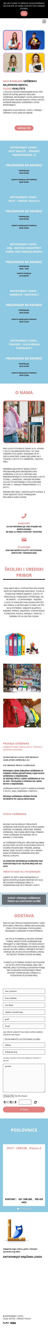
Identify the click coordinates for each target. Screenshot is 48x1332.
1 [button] (18, 1205)
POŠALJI (24, 1109)
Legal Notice (9, 1315)
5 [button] (30, 1205)
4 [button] (27, 1205)
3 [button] (24, 1205)
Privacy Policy (24, 1315)
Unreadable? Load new (35, 1102)
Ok (24, 13)
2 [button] (21, 1205)
